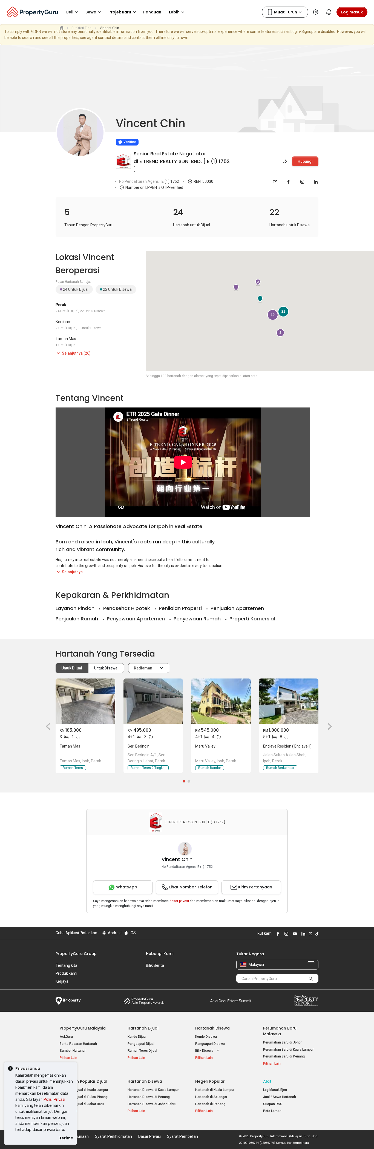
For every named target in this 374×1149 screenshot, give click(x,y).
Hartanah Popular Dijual (83, 1081)
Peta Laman (272, 1111)
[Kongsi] (284, 161)
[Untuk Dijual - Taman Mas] (85, 701)
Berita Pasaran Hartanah (78, 1044)
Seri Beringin (138, 746)
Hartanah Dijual (143, 1028)
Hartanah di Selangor (211, 1097)
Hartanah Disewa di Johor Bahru (152, 1104)
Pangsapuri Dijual (141, 1044)
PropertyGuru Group (76, 953)
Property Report (306, 1000)
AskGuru (66, 1037)
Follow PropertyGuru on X (310, 933)
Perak (61, 305)
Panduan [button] (152, 12)
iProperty (68, 1001)
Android (114, 933)
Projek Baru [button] (119, 12)
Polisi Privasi (54, 1099)
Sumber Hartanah (73, 1051)
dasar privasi (179, 901)
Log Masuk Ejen (275, 1090)
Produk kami (66, 973)
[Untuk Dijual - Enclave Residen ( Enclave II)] (289, 701)
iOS (132, 933)
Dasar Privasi (149, 1136)
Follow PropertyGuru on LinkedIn (302, 933)
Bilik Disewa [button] (204, 1051)
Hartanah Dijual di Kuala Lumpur (84, 1090)
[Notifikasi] (328, 12)
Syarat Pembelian (182, 1136)
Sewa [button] (90, 12)
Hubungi (305, 161)
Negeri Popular (210, 1081)
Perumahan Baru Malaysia (280, 1031)
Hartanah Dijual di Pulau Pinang (84, 1097)
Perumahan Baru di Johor (282, 1042)
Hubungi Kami (159, 953)
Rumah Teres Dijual (142, 1051)
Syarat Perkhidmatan (113, 1136)
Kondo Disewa (206, 1037)
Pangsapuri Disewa (210, 1044)
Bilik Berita (155, 965)
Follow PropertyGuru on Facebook (277, 933)
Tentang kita (66, 965)
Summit (231, 1001)
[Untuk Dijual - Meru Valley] (221, 701)
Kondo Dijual (137, 1037)
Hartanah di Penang (210, 1104)
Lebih (174, 12)
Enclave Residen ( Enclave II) (287, 746)
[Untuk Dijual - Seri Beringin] (153, 701)
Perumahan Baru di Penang (284, 1056)
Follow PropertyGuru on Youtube (294, 933)
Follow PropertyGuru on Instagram (285, 933)
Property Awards (144, 1001)
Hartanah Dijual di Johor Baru (82, 1104)
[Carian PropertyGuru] (310, 978)
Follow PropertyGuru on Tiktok (316, 933)
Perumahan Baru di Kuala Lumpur (288, 1049)
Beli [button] (69, 12)
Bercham (63, 322)
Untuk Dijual (72, 668)
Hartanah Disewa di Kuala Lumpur (153, 1090)
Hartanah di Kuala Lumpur (214, 1090)
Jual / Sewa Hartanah (279, 1097)
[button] (46, 726)
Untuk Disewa (106, 668)
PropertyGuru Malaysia (83, 1028)
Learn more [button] (109, 128)
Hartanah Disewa (212, 1028)
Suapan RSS (272, 1104)
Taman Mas (66, 339)
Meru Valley (205, 746)
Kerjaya (62, 981)
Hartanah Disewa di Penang (149, 1097)
